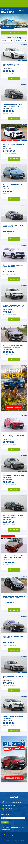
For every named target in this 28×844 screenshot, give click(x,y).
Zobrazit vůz (14, 78)
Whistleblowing (5, 830)
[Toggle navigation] (26, 10)
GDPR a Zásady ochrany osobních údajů (12, 827)
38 (15, 787)
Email (4, 818)
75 (22, 787)
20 (11, 787)
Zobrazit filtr (14, 33)
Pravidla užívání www (15, 843)
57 (18, 787)
